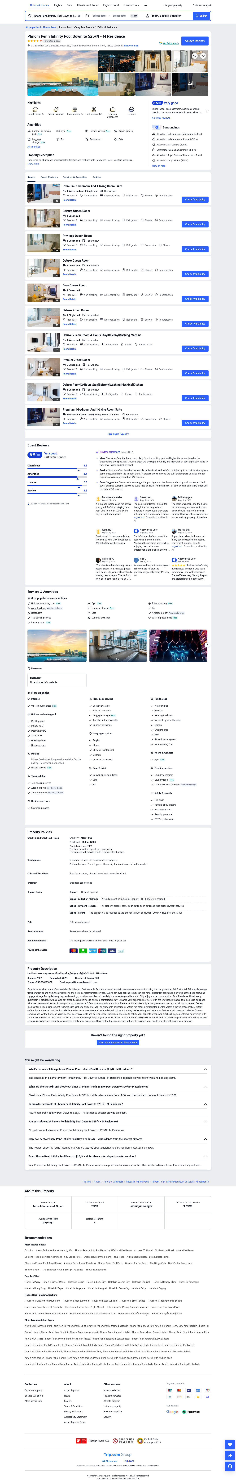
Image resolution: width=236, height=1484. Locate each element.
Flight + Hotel (111, 5)
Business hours (38, 745)
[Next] (207, 644)
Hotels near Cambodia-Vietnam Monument (46, 1313)
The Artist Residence (96, 1269)
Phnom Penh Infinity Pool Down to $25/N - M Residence (76, 36)
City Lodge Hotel (72, 1257)
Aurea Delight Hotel (137, 1257)
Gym (94, 603)
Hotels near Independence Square (165, 1300)
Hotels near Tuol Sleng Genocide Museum (127, 1307)
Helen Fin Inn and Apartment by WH (54, 1250)
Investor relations (112, 1390)
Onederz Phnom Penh (136, 1263)
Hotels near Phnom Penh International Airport (93, 1313)
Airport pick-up (38, 608)
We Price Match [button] (171, 43)
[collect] (230, 1444)
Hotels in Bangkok (141, 1282)
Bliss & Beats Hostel (159, 1257)
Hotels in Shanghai (97, 1288)
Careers (67, 1401)
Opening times (38, 740)
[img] (62, 73)
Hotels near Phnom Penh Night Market (84, 1307)
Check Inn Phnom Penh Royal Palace (43, 1263)
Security (107, 1417)
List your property (112, 1406)
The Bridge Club (158, 1263)
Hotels (97, 1181)
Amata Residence (185, 1250)
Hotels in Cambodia (113, 1181)
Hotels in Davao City (119, 1288)
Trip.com (86, 1181)
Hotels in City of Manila (54, 1282)
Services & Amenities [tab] (75, 177)
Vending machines (164, 715)
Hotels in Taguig (158, 1288)
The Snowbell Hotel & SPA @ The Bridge (63, 1269)
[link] (173, 5)
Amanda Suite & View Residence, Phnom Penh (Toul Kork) (93, 1263)
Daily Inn (29, 1250)
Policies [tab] (96, 177)
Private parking (159, 603)
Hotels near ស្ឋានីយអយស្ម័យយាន (167, 1313)
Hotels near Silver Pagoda (132, 1300)
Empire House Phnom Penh (97, 1257)
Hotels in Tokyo (139, 1288)
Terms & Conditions (73, 1406)
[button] (145, 5)
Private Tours (131, 5)
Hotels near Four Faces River (165, 1307)
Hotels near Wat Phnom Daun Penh (42, 1300)
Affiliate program (112, 1401)
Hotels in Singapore (75, 1288)
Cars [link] (69, 5)
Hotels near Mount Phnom (76, 1300)
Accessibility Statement (75, 1417)
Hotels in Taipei (55, 1288)
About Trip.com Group (75, 1422)
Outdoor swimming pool (43, 603)
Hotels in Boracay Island (164, 1282)
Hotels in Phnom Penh (137, 1181)
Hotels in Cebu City (96, 1282)
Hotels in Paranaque (189, 1282)
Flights (58, 5)
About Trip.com (71, 1390)
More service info (33, 1401)
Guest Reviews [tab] (49, 177)
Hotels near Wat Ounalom (104, 1300)
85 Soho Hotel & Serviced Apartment (43, 1257)
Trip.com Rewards (112, 1395)
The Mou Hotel (32, 1269)
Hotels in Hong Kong (35, 1288)
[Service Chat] (230, 1466)
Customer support (34, 1390)
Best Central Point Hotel (180, 1263)
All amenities (33, 146)
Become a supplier (113, 1411)
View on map (158, 166)
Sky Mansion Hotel (164, 1250)
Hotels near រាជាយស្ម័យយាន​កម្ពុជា (133, 1313)
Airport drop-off (160, 613)
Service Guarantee (34, 1395)
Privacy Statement (73, 1411)
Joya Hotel (119, 1257)
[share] (230, 1455)
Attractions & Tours (87, 5)
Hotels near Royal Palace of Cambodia (43, 1307)
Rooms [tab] (31, 177)
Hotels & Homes (39, 5)
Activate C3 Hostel (143, 1250)
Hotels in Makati (76, 1282)
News (67, 1395)
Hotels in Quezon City (119, 1282)
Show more (33, 163)
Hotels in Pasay (32, 1282)
